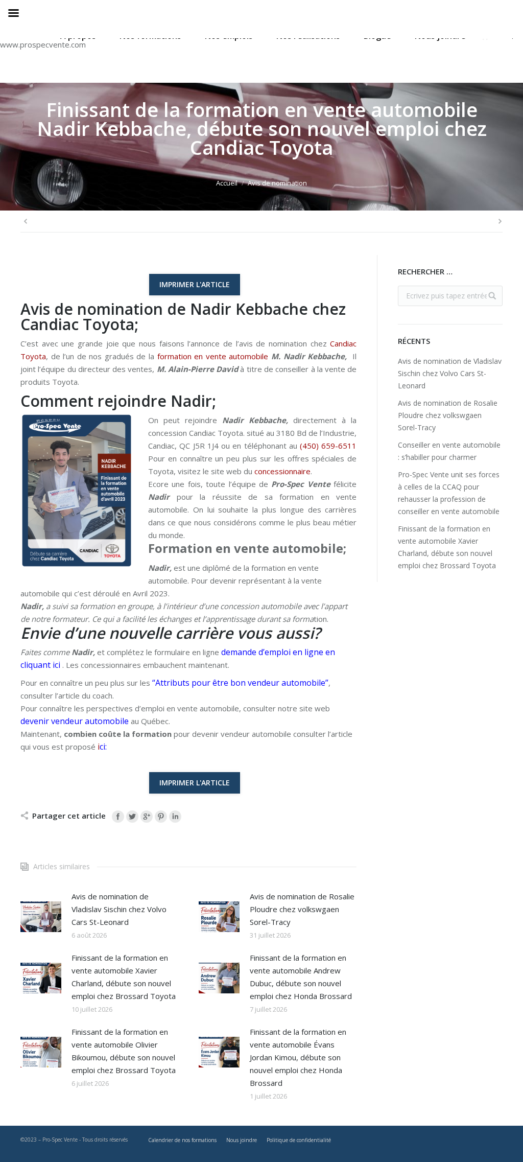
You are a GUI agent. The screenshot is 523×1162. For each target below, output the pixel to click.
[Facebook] (118, 816)
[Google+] (146, 816)
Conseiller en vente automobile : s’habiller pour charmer (449, 451)
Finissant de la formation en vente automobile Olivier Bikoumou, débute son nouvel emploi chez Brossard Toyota (124, 1051)
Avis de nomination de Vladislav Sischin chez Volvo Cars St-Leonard (119, 909)
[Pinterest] (161, 816)
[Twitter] (132, 816)
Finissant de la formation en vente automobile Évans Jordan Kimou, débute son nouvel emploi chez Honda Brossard (298, 1057)
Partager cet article (69, 815)
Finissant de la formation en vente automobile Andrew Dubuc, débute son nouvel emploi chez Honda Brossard (301, 976)
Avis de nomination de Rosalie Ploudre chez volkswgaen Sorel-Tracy (302, 909)
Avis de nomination (277, 183)
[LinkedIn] (175, 816)
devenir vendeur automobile (74, 721)
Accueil (226, 183)
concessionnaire (282, 471)
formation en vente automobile (213, 356)
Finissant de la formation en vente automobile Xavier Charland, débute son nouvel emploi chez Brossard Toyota (124, 976)
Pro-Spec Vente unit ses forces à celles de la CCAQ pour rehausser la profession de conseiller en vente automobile (449, 493)
